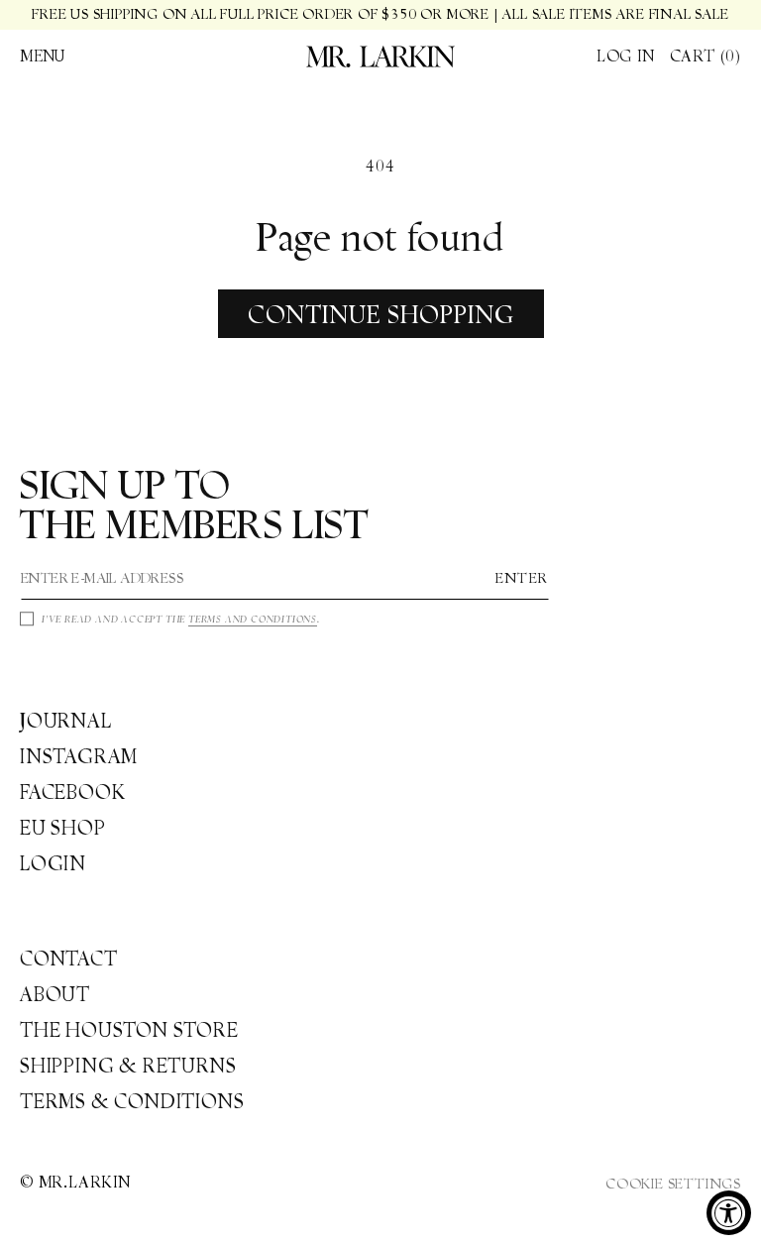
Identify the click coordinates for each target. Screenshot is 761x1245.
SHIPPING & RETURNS (128, 1065)
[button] (42, 56)
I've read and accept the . (181, 619)
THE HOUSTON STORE (129, 1030)
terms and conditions (252, 619)
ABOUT (55, 994)
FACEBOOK (72, 792)
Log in (626, 56)
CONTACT (69, 958)
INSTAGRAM (79, 756)
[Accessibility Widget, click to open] (729, 1212)
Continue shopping (381, 314)
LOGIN (53, 863)
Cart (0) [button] (705, 56)
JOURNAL (66, 721)
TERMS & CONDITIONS (132, 1101)
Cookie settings (673, 1183)
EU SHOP (63, 828)
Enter (522, 578)
